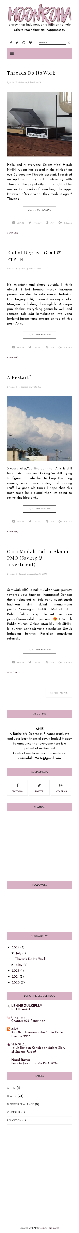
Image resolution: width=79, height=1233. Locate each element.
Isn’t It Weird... (21, 1009)
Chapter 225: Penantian (28, 1021)
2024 (15, 947)
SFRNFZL (19, 1044)
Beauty (11, 1096)
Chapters (18, 1017)
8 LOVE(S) (12, 357)
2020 (16, 982)
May (19, 965)
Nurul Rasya (20, 1060)
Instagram (61, 791)
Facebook (17, 791)
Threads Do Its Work (31, 73)
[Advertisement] (39, 1177)
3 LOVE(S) (12, 232)
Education (14, 1120)
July (18, 953)
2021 (15, 976)
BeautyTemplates (49, 1227)
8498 (14, 1029)
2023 (15, 971)
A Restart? (19, 377)
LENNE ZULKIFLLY (26, 1006)
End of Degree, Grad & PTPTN (34, 256)
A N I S (14, 82)
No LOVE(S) (13, 672)
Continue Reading (39, 209)
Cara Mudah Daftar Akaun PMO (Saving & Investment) (37, 557)
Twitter (39, 791)
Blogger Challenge (20, 1104)
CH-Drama (13, 1112)
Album (11, 1088)
